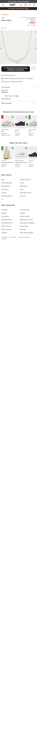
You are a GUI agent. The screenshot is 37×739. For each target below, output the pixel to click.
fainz (3, 18)
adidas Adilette (25, 216)
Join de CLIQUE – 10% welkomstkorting (18, 1)
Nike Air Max (24, 226)
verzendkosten (32, 18)
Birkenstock (23, 186)
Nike (2, 179)
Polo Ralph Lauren (25, 193)
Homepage (4, 237)
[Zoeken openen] (21, 5)
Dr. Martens (5, 189)
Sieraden (3, 239)
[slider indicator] (18, 62)
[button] (18, 47)
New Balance (5, 186)
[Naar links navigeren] (1, 48)
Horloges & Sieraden (23, 237)
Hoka (21, 189)
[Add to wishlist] (35, 36)
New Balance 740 (7, 223)
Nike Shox (23, 229)
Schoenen (4, 210)
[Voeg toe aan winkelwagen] (13, 117)
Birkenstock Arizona (26, 220)
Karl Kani (22, 196)
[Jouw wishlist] (30, 5)
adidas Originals (25, 179)
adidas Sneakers (6, 220)
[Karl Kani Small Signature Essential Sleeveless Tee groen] (7, 152)
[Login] (25, 5)
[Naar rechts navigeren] (35, 48)
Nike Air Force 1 (6, 226)
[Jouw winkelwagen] (34, 5)
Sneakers (4, 233)
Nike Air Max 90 (6, 229)
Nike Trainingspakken (26, 233)
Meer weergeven (6, 98)
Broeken (4, 213)
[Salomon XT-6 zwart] (21, 121)
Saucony (4, 193)
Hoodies (22, 213)
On (2, 199)
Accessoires (5, 216)
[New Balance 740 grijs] (7, 121)
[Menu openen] (3, 5)
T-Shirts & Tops (24, 210)
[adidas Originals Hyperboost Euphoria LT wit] (21, 152)
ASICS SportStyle (6, 183)
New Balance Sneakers (27, 223)
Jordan (22, 183)
